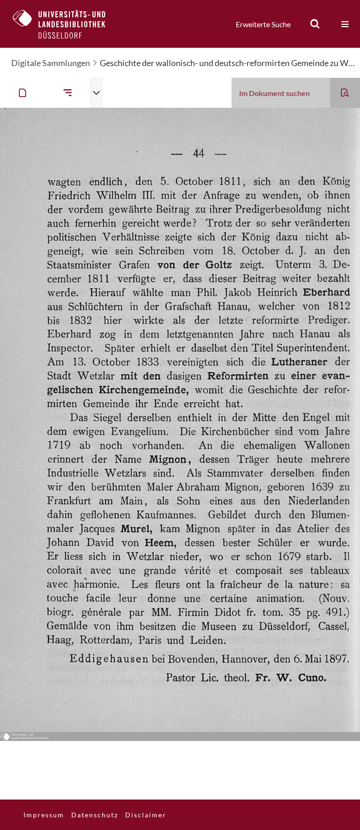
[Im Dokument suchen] (345, 93)
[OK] (315, 24)
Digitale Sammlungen (50, 63)
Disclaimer (145, 815)
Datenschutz (94, 815)
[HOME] (66, 24)
